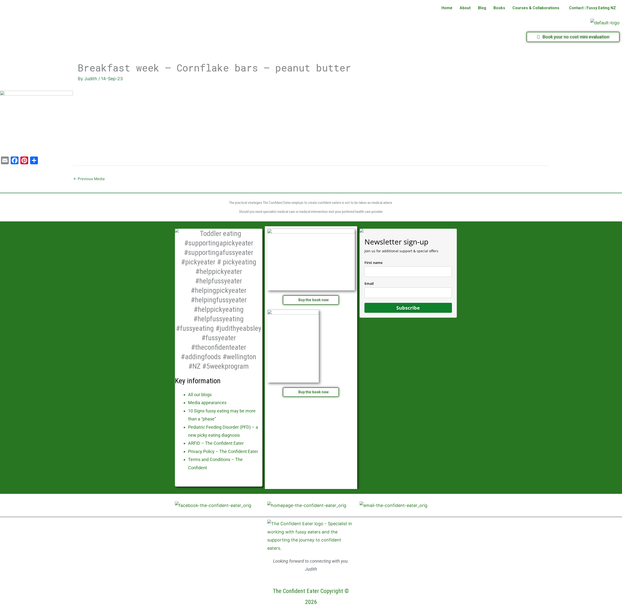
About (465, 8)
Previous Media (88, 178)
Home (446, 8)
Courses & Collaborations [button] (535, 8)
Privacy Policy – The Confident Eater (223, 451)
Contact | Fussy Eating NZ (592, 8)
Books (499, 8)
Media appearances (207, 402)
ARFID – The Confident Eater (216, 443)
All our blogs (200, 394)
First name (373, 262)
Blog (482, 8)
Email (369, 283)
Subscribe (408, 308)
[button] (537, 8)
